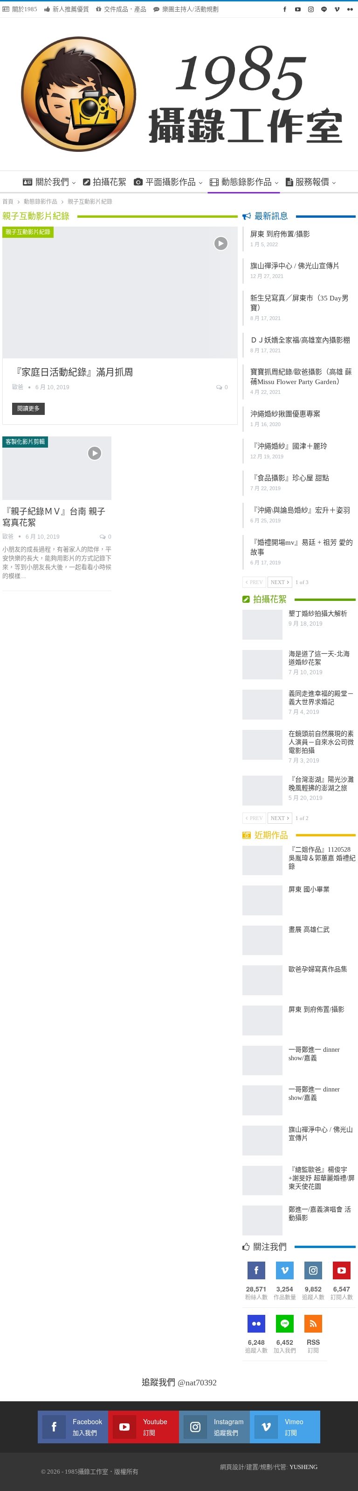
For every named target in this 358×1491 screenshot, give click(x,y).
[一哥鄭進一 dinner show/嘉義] (262, 1061)
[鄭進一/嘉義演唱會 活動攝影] (262, 1220)
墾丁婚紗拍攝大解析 (318, 613)
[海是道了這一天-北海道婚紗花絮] (262, 665)
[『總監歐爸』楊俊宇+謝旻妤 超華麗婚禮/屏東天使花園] (262, 1181)
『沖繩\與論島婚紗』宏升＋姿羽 (300, 510)
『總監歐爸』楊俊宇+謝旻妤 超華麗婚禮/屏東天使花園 (322, 1178)
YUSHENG (303, 1466)
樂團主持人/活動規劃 (190, 9)
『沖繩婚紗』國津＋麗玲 (288, 446)
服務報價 (312, 182)
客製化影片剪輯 (25, 442)
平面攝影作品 (170, 182)
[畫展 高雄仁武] (262, 941)
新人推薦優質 (71, 9)
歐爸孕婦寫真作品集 (318, 969)
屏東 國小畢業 (309, 889)
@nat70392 (197, 1382)
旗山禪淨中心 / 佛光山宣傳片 (295, 266)
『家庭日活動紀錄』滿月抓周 (72, 372)
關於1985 (24, 9)
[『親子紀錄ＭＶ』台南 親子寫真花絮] (56, 468)
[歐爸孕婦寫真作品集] (262, 980)
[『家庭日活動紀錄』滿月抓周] (120, 293)
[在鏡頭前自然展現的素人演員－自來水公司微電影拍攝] (262, 745)
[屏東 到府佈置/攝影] (262, 1020)
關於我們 (52, 182)
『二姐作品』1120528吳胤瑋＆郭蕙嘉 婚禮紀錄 (322, 858)
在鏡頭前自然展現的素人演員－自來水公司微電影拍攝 (321, 742)
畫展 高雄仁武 (309, 929)
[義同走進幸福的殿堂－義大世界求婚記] (262, 705)
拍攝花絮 (109, 182)
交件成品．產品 (125, 9)
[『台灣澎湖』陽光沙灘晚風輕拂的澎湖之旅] (262, 791)
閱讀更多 (28, 409)
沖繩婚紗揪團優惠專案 (285, 414)
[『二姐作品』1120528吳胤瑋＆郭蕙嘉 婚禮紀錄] (262, 861)
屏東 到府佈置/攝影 (280, 234)
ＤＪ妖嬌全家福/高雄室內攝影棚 (300, 340)
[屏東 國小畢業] (262, 900)
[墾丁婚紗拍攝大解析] (262, 625)
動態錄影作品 (246, 182)
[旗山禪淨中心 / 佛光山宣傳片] (262, 1141)
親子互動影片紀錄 (28, 232)
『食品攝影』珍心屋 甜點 (289, 478)
